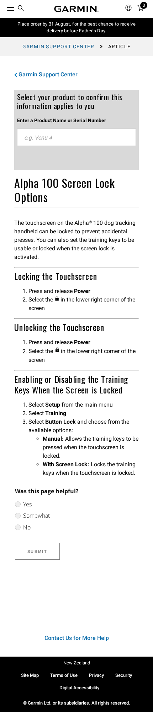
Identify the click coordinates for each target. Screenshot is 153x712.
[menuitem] (21, 9)
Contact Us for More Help (76, 638)
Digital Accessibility (79, 687)
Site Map (30, 675)
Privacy (96, 675)
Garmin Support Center (58, 46)
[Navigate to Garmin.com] (76, 9)
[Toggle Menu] (4, 7)
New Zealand (76, 662)
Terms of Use (64, 675)
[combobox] (76, 137)
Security (123, 675)
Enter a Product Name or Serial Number (61, 120)
